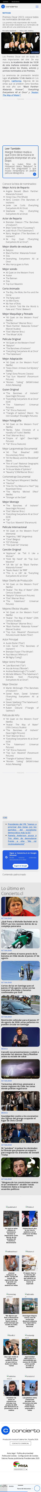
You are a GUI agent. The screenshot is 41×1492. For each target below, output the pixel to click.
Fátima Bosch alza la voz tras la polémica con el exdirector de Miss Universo (30, 1232)
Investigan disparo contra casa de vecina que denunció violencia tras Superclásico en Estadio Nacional (30, 1321)
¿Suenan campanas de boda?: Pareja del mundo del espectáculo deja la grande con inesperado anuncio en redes (11, 1279)
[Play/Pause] (37, 1488)
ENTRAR (5, 2)
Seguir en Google (20, 866)
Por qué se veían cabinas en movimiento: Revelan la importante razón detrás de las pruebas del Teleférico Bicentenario (11, 1235)
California (16, 80)
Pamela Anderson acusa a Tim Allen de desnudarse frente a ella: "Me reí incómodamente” (22, 839)
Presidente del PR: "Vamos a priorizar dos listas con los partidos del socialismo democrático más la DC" (22, 828)
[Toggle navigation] (37, 6)
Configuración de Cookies (28, 1456)
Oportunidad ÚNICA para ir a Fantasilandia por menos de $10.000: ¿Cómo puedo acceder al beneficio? (30, 1362)
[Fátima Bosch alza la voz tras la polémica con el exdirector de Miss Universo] (30, 1219)
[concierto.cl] (9, 6)
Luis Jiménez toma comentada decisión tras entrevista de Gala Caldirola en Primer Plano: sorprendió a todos (30, 1404)
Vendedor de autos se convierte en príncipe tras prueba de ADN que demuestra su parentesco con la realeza (11, 1404)
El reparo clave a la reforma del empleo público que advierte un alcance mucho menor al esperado (29, 1278)
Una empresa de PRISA (20, 1464)
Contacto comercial (20, 1443)
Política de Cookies (9, 1456)
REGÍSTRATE (15, 2)
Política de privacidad (25, 1453)
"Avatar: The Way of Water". (20, 94)
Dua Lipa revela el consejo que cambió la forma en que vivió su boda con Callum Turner (11, 1361)
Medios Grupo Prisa (20, 1469)
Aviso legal (11, 1453)
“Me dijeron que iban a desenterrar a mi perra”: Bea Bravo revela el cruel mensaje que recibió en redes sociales (11, 1321)
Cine (5, 818)
